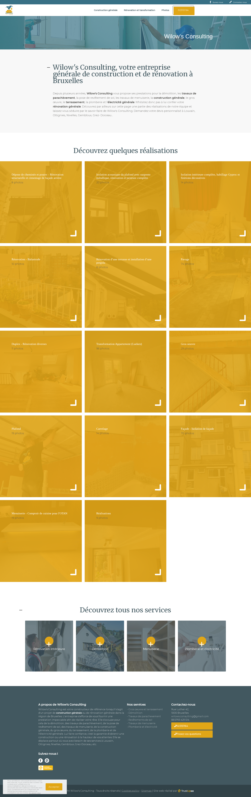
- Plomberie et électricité (142, 726)
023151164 (182, 726)
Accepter (54, 787)
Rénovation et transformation (139, 10)
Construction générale (106, 10)
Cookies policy (130, 790)
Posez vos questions (188, 734)
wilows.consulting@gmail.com (190, 716)
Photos (165, 10)
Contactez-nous (240, 2)
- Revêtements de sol (139, 719)
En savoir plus (35, 793)
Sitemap (146, 790)
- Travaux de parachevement (144, 716)
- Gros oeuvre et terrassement (145, 709)
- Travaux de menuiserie (141, 723)
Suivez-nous (218, 2)
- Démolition (134, 712)
